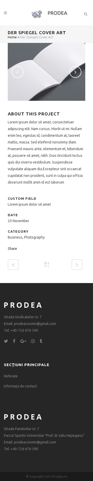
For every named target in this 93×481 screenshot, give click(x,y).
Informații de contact (20, 386)
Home (12, 37)
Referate (11, 376)
